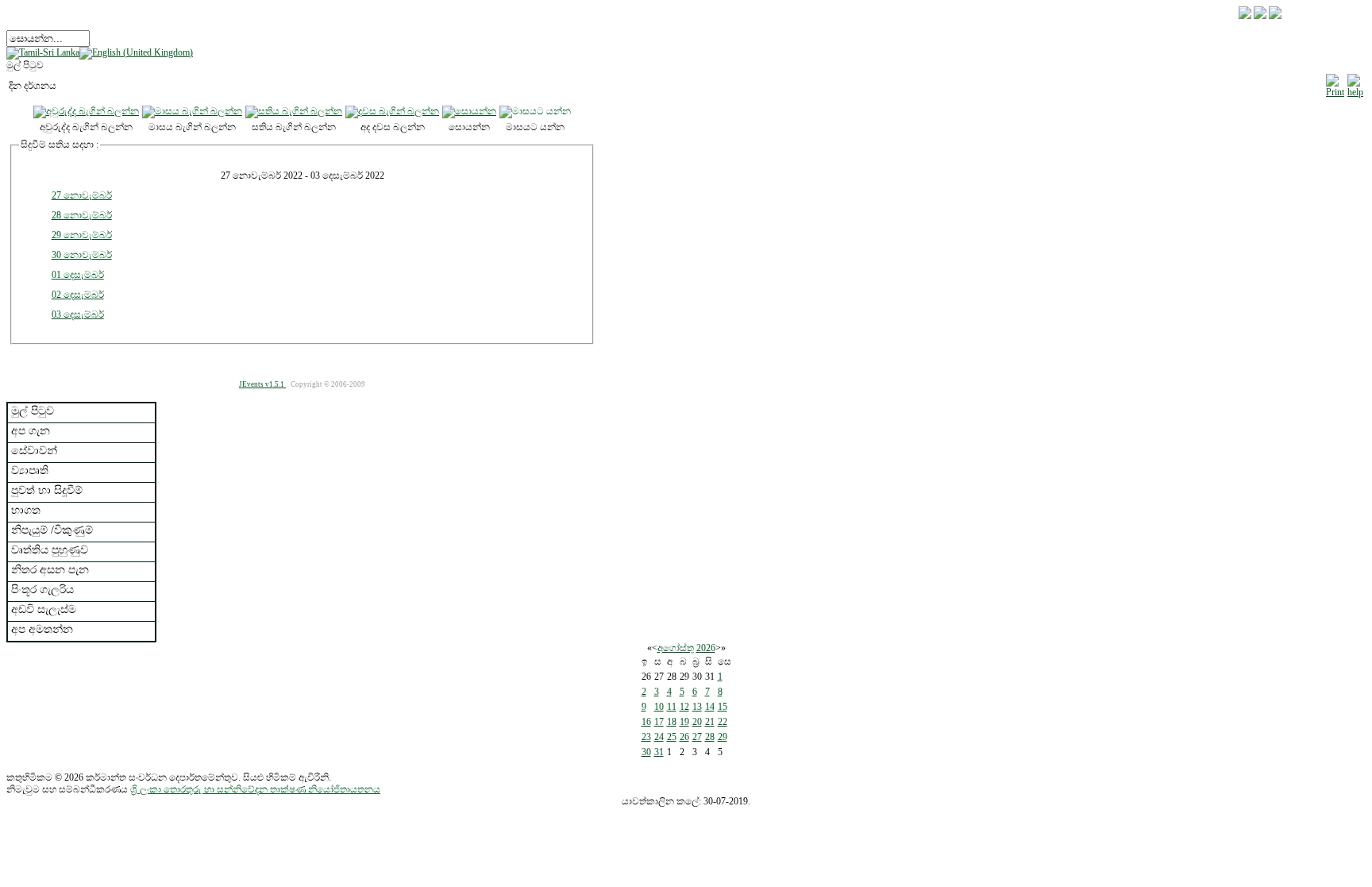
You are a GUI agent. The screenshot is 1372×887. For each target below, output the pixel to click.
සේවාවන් (34, 451)
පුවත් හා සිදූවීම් (47, 490)
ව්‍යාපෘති (29, 470)
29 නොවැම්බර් (82, 235)
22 (722, 721)
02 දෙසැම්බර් (78, 294)
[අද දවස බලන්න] (392, 111)
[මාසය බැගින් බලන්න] (192, 111)
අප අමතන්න (42, 629)
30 (646, 752)
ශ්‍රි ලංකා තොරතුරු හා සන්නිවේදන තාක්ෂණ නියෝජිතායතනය (255, 789)
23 (646, 736)
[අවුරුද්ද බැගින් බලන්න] (86, 111)
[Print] (1335, 83)
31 (659, 752)
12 (684, 706)
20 (697, 721)
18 (671, 721)
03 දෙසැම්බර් (78, 314)
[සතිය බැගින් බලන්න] (293, 111)
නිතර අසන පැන (50, 570)
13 (697, 706)
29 (722, 736)
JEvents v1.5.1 (262, 384)
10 (659, 706)
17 (659, 721)
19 (684, 721)
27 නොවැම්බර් (82, 195)
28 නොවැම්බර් (82, 215)
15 (722, 706)
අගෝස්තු (675, 648)
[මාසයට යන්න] (535, 111)
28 (710, 736)
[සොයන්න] (469, 111)
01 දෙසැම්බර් (78, 274)
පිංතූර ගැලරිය (42, 590)
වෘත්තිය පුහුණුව (49, 550)
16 (646, 721)
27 (697, 736)
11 (671, 706)
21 (710, 721)
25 (671, 736)
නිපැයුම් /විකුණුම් (52, 530)
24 (659, 736)
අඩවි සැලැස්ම (43, 609)
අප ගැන (30, 431)
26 (684, 736)
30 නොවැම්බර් (82, 254)
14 (710, 706)
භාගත (25, 510)
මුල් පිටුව (32, 411)
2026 (705, 648)
